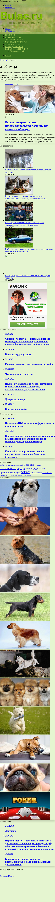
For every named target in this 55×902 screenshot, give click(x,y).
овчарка (38, 465)
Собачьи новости (15, 44)
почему (42, 468)
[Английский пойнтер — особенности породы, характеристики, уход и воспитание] (25, 591)
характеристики (20, 475)
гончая (8, 465)
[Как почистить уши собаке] (25, 534)
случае (18, 473)
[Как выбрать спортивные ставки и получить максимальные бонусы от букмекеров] (19, 220)
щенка (29, 475)
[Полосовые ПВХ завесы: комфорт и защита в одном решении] (19, 167)
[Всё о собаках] (21, 24)
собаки (47, 472)
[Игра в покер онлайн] (25, 819)
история (29, 464)
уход (12, 475)
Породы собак (13, 37)
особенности (8, 468)
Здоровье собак (14, 40)
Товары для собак (18, 51)
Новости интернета (16, 49)
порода (21, 468)
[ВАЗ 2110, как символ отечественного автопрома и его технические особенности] (19, 247)
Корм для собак (14, 47)
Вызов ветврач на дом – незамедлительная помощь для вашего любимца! (26, 126)
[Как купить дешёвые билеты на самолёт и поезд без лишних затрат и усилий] (19, 273)
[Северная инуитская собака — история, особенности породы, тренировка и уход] (25, 677)
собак (25, 472)
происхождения (7, 472)
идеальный (19, 465)
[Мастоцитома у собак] (25, 791)
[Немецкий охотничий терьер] (25, 620)
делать (12, 465)
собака (33, 472)
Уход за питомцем (16, 42)
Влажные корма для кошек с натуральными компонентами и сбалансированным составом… (26, 197)
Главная (3, 60)
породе (27, 468)
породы (34, 468)
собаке (39, 473)
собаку (2, 475)
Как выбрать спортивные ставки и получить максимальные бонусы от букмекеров (24, 224)
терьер (8, 475)
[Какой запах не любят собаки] (25, 762)
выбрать (2, 465)
